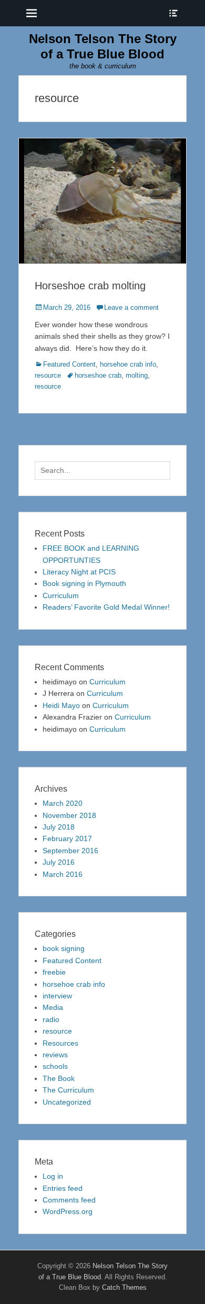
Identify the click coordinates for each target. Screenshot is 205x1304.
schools (55, 1066)
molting (137, 375)
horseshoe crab (98, 375)
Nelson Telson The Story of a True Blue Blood (103, 46)
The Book (59, 1078)
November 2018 (69, 815)
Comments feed (69, 1200)
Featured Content (69, 364)
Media (53, 1007)
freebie (54, 972)
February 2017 (67, 838)
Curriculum (61, 595)
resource (48, 375)
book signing (64, 948)
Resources (60, 1043)
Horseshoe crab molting (90, 285)
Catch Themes (124, 1287)
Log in (53, 1176)
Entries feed (63, 1188)
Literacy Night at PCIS (79, 572)
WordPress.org (68, 1211)
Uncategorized (67, 1102)
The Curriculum (68, 1090)
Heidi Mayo (61, 705)
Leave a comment (131, 307)
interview (57, 996)
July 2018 (59, 827)
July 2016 (59, 862)
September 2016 (70, 850)
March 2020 (63, 803)
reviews (55, 1054)
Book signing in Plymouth (84, 583)
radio (51, 1019)
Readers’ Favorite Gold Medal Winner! (106, 607)
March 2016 (63, 874)
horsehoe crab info (128, 364)
